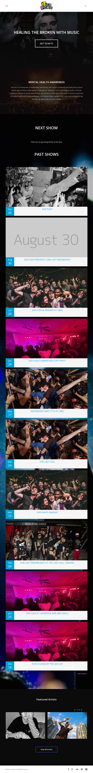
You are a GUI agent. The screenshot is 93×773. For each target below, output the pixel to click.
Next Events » (82, 674)
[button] (7, 6)
